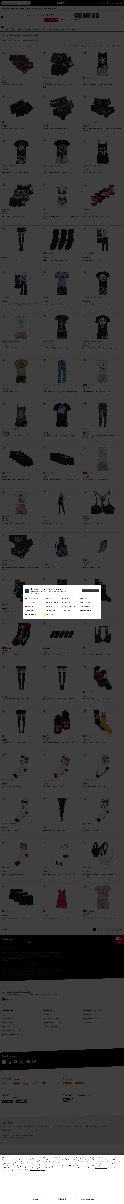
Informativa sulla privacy (37, 1170)
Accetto (35, 1199)
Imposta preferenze (88, 1199)
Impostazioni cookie (101, 1168)
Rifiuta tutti (62, 1199)
